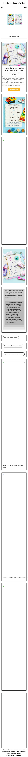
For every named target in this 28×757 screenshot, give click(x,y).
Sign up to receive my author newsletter (13, 354)
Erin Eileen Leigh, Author (14, 3)
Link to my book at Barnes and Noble (13, 345)
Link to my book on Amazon (11, 337)
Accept (12, 755)
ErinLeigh (14, 74)
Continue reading (14, 89)
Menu (25, 7)
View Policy (18, 755)
